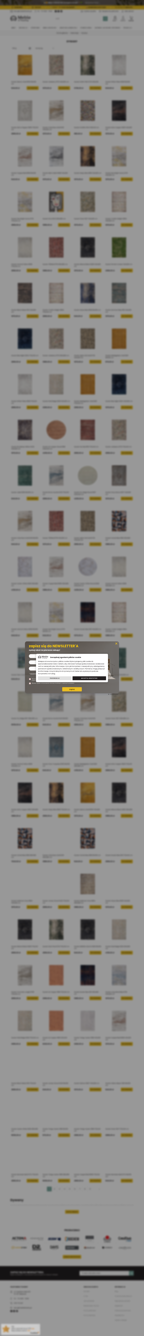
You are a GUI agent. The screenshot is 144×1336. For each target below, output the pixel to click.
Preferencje (55, 678)
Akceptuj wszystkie (89, 678)
